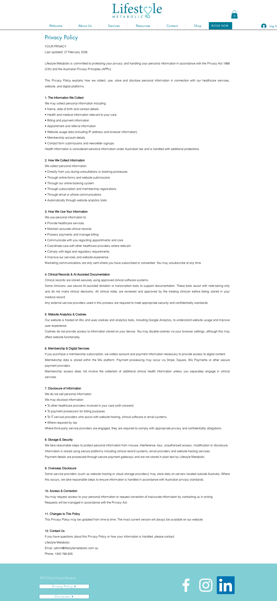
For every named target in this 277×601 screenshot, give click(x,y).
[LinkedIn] (226, 585)
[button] (234, 14)
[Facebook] (186, 585)
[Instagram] (206, 585)
